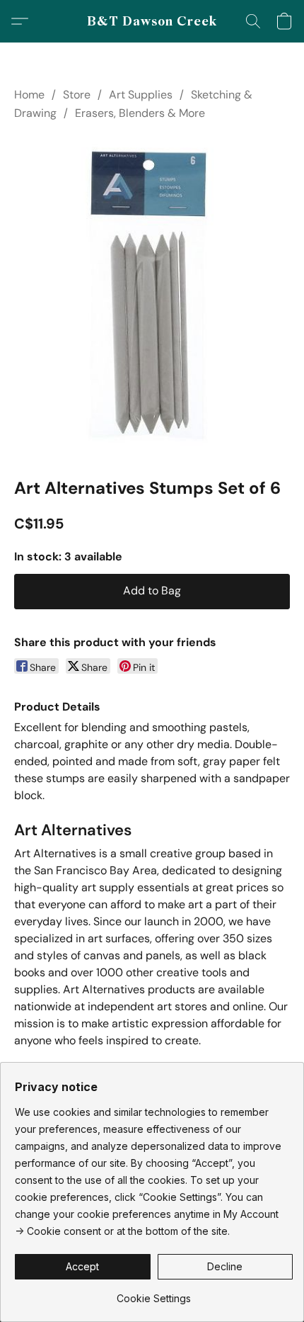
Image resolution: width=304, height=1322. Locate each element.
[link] (154, 1293)
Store (76, 94)
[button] (152, 21)
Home (29, 94)
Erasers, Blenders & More (140, 113)
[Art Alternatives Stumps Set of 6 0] (152, 296)
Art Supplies (141, 94)
